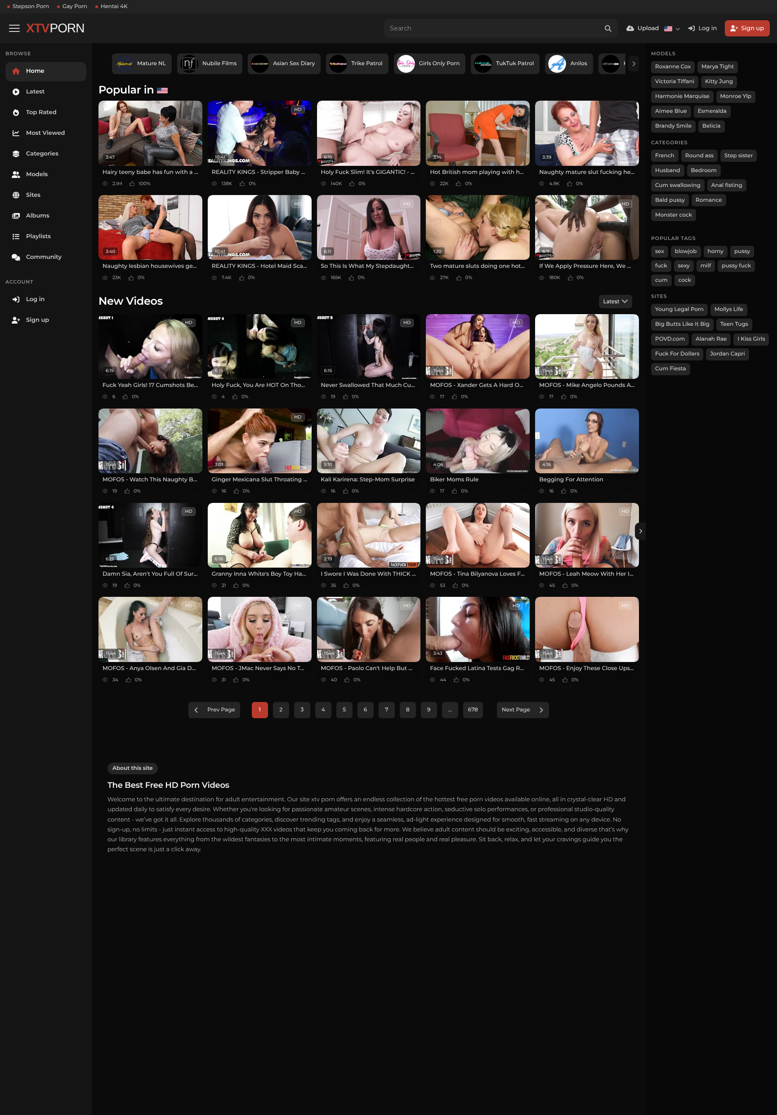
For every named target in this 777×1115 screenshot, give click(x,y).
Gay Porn (75, 6)
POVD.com (670, 339)
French (664, 155)
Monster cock (673, 215)
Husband (667, 170)
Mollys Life (728, 309)
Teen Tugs (734, 324)
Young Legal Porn (679, 309)
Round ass (699, 155)
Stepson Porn (31, 6)
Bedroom (704, 170)
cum (661, 280)
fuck (661, 265)
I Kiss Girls (751, 339)
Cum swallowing (678, 185)
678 (473, 709)
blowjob (686, 251)
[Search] (608, 28)
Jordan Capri (727, 354)
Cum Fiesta (670, 368)
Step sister (738, 155)
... (450, 709)
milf (706, 265)
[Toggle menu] (14, 28)
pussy (742, 251)
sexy (684, 265)
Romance (709, 200)
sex (659, 251)
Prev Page (221, 709)
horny (715, 251)
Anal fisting (726, 185)
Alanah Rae (711, 339)
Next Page (516, 709)
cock (685, 280)
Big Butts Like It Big (682, 324)
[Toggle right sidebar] (640, 531)
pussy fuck (736, 265)
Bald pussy (670, 200)
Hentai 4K (114, 6)
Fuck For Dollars (677, 354)
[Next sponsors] (633, 63)
